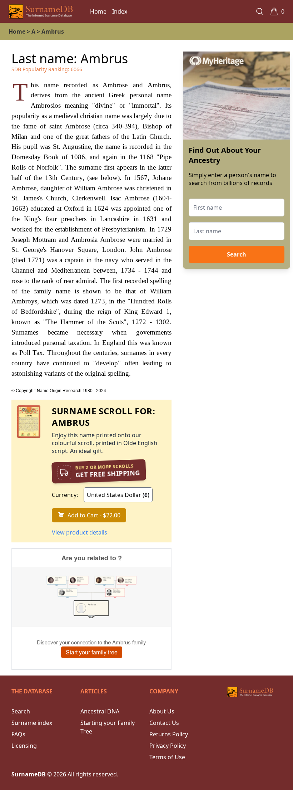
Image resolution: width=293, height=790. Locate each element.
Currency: (65, 495)
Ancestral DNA (99, 711)
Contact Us (164, 723)
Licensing (24, 746)
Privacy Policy (167, 746)
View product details (79, 532)
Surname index (31, 723)
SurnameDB (28, 774)
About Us (161, 711)
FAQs (18, 734)
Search (236, 254)
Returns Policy (168, 734)
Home (98, 11)
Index (119, 11)
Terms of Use (167, 757)
